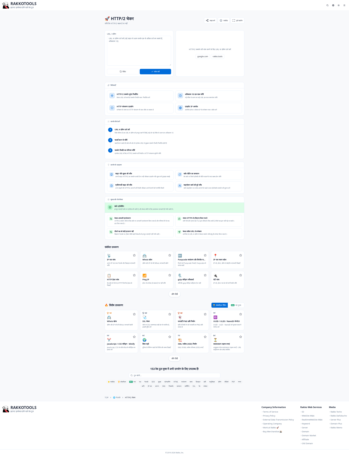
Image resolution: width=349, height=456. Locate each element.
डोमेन (219, 382)
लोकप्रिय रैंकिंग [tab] (221, 305)
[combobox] (176, 375)
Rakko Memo (336, 427)
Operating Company (272, 423)
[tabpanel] (174, 336)
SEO (153, 382)
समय (191, 382)
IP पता (150, 386)
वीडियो (226, 382)
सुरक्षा (159, 382)
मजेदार (205, 386)
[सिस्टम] (338, 5)
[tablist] (227, 305)
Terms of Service (270, 411)
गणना (239, 382)
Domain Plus (336, 423)
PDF (233, 382)
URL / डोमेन (111, 34)
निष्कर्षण (171, 386)
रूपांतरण (183, 382)
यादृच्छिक (212, 382)
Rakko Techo (336, 411)
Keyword (306, 423)
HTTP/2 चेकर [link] (130, 397)
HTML (176, 382)
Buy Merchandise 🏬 (272, 431)
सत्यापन (179, 386)
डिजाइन (198, 382)
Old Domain (307, 443)
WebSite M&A (308, 415)
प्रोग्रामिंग (167, 382)
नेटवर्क (146, 382)
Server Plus (336, 419)
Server (305, 427)
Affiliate (305, 439)
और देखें (175, 294)
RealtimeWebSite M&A (312, 419)
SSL (194, 386)
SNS (163, 386)
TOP (106, 397)
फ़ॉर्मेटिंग (187, 386)
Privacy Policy (269, 415)
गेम (199, 386)
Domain (305, 431)
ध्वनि (143, 386)
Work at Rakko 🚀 (271, 427)
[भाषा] (333, 5)
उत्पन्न (157, 386)
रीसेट (124, 71)
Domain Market (309, 435)
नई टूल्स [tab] (238, 305)
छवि (205, 382)
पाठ (140, 382)
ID (303, 411)
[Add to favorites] (134, 255)
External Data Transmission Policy (278, 419)
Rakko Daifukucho (339, 415)
